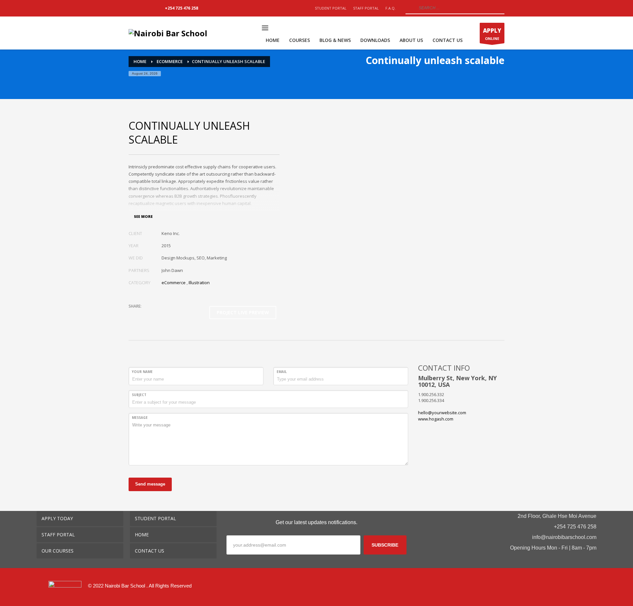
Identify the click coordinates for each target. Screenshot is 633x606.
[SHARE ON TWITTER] (133, 315)
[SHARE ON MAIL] (180, 315)
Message (140, 417)
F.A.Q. (390, 8)
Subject (139, 394)
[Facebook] (133, 8)
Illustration (199, 283)
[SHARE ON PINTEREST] (168, 315)
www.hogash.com (435, 419)
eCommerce (174, 283)
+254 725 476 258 (181, 8)
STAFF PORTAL (366, 8)
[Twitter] (143, 8)
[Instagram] (153, 8)
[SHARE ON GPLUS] (157, 315)
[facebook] (550, 591)
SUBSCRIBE (385, 545)
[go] (410, 8)
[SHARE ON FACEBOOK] (145, 315)
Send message (150, 484)
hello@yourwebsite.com (442, 413)
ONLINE (492, 34)
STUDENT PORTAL (331, 8)
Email (282, 371)
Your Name (142, 371)
